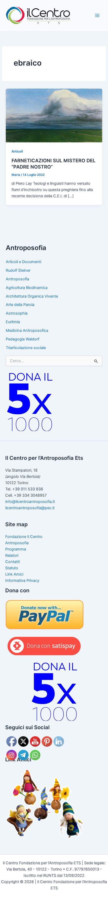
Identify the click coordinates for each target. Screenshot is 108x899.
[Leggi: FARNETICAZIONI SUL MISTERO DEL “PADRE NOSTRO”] (54, 115)
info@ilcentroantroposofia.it (30, 501)
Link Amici (14, 574)
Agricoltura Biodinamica (26, 287)
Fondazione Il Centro (23, 536)
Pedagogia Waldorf (22, 339)
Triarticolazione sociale (26, 347)
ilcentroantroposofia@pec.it (30, 508)
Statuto (11, 568)
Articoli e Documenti (23, 261)
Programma (15, 549)
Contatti (12, 561)
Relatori (11, 555)
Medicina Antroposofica (27, 330)
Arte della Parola (20, 304)
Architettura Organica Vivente (32, 296)
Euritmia (13, 322)
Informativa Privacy (22, 580)
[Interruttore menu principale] (97, 15)
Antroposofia (17, 279)
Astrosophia (17, 313)
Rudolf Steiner (18, 270)
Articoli (17, 151)
